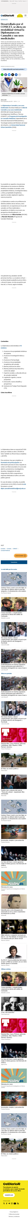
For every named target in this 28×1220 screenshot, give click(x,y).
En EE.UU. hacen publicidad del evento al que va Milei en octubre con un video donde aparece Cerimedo (14, 961)
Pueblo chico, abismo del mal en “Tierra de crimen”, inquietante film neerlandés (12, 792)
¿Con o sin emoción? (7, 1012)
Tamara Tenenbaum (5, 748)
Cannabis (9, 548)
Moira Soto (3, 795)
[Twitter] (12, 74)
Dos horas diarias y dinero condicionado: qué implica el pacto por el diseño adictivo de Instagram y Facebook (13, 640)
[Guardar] (19, 74)
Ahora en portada (6, 673)
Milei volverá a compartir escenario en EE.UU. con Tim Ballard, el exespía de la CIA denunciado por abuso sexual (14, 936)
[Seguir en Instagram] (12, 1203)
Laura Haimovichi (5, 1014)
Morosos (16, 1)
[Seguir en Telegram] (9, 1203)
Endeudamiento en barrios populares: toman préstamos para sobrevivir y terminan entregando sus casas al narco (14, 666)
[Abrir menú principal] (25, 15)
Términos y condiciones (14, 1216)
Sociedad (3, 548)
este (24, 484)
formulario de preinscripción (10, 462)
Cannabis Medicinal (5, 550)
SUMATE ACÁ (9, 1195)
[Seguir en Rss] (18, 1203)
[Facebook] (5, 74)
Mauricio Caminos (5, 940)
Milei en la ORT (12, 1)
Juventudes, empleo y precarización (12, 840)
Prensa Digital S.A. (14, 1211)
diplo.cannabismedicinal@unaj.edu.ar (13, 488)
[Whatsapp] (2, 74)
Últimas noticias (6, 969)
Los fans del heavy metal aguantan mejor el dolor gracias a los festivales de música (13, 863)
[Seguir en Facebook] (6, 1203)
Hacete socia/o (20, 15)
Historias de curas (7, 887)
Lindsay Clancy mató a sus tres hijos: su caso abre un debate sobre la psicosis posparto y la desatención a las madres (13, 589)
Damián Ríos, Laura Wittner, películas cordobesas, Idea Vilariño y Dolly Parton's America (13, 745)
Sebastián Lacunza (5, 618)
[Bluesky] (9, 74)
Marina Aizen (4, 770)
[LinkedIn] (16, 74)
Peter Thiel (20, 1)
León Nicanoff (4, 669)
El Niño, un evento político (9, 769)
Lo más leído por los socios (9, 569)
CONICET (15, 548)
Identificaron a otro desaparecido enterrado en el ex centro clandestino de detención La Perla (13, 911)
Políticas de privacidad (14, 1214)
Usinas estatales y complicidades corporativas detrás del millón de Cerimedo (11, 614)
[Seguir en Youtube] (15, 1203)
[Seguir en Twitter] (4, 1203)
